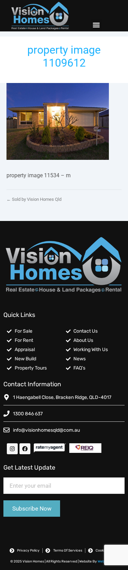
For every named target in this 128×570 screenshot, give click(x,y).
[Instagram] (12, 448)
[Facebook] (24, 448)
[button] (96, 25)
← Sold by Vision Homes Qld (33, 199)
